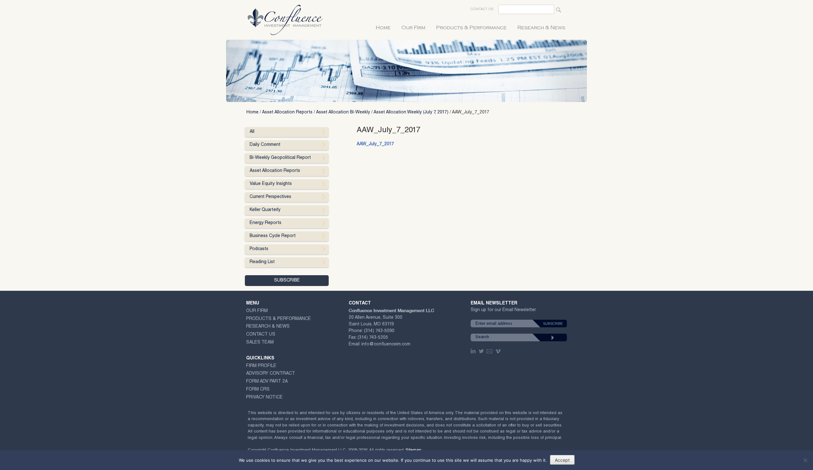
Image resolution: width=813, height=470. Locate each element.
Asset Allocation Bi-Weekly (343, 112)
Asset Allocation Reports (287, 112)
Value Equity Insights (271, 184)
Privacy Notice (264, 397)
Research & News (541, 28)
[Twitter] (482, 351)
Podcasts (259, 249)
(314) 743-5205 (373, 338)
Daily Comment (265, 145)
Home (383, 28)
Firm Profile (261, 366)
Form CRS (258, 389)
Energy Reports (265, 223)
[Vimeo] (498, 351)
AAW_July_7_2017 (375, 144)
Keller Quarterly (265, 210)
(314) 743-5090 (379, 331)
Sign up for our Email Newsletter (503, 311)
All (252, 132)
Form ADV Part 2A (267, 381)
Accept (562, 460)
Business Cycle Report (273, 236)
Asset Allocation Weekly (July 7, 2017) (410, 112)
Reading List (262, 262)
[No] (805, 460)
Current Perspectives (270, 197)
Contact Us (482, 9)
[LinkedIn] (474, 351)
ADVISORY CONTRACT (270, 373)
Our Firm (413, 28)
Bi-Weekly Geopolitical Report (280, 158)
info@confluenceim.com (385, 344)
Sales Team (260, 342)
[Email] (490, 351)
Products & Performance (471, 28)
